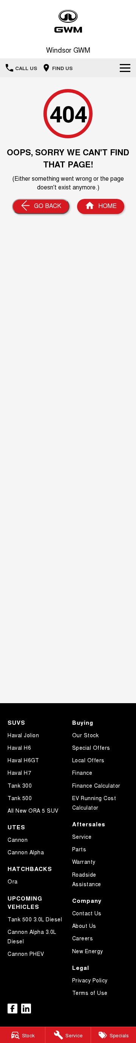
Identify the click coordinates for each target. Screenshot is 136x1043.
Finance (82, 772)
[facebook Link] (12, 1008)
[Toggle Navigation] (125, 67)
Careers (82, 938)
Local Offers (88, 760)
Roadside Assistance (86, 879)
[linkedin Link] (26, 1008)
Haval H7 (19, 772)
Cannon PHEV (26, 953)
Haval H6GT (23, 760)
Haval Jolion (23, 735)
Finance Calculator (96, 785)
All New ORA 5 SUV (33, 810)
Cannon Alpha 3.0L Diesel (32, 936)
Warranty (84, 861)
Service (82, 836)
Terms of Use (90, 992)
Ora (13, 881)
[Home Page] (68, 21)
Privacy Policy (90, 980)
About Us (84, 925)
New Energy (87, 951)
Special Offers (91, 747)
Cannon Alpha (26, 852)
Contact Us (87, 913)
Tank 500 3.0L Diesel (35, 919)
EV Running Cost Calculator (94, 802)
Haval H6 (19, 747)
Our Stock (85, 735)
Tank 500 (20, 798)
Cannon (18, 839)
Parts (79, 849)
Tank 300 (20, 785)
